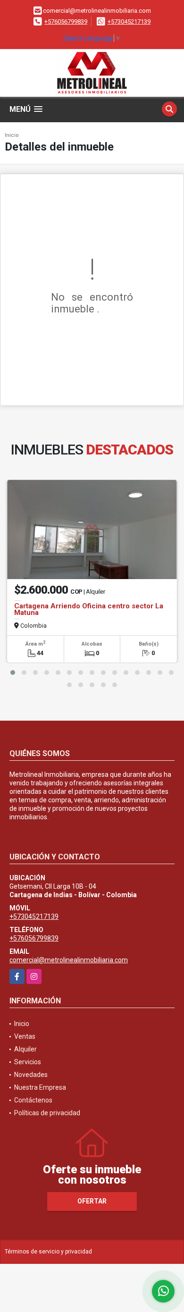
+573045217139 (129, 21)
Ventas (24, 1036)
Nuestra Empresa (40, 1087)
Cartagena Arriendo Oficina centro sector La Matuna (88, 609)
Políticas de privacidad (47, 1113)
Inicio (12, 135)
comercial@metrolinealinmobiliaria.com (68, 960)
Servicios (27, 1062)
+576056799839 (65, 21)
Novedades (31, 1074)
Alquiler (25, 1049)
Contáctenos (33, 1100)
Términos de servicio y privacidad (48, 1251)
